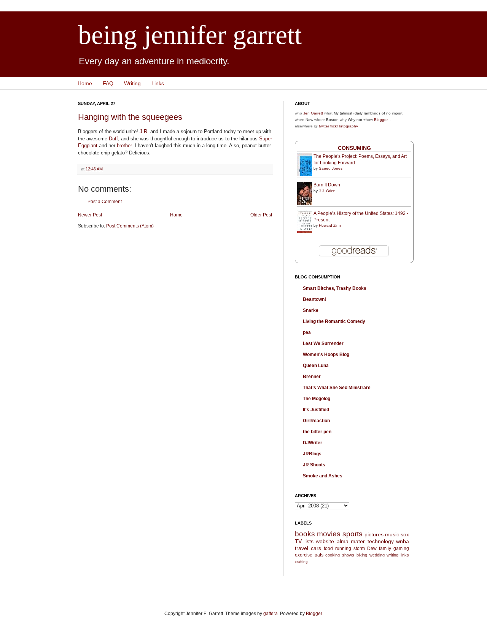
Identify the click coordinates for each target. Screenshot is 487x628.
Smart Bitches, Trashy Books (334, 288)
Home (85, 83)
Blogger (380, 120)
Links (157, 83)
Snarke (310, 310)
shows (348, 555)
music (392, 534)
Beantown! (314, 299)
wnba (402, 541)
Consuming (354, 148)
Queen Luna (316, 365)
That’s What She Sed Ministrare (337, 387)
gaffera (270, 613)
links (405, 555)
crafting (301, 562)
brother (124, 145)
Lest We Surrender (323, 343)
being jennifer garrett (190, 34)
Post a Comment (105, 201)
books (305, 534)
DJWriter (312, 442)
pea (307, 332)
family (385, 548)
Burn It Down (327, 185)
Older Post (261, 215)
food (328, 548)
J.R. (144, 131)
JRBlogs (312, 453)
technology (381, 541)
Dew (372, 548)
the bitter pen (317, 431)
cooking (332, 555)
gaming (401, 548)
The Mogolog (316, 398)
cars (316, 548)
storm (359, 548)
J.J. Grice (327, 191)
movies (329, 534)
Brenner (312, 376)
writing (392, 555)
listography (348, 126)
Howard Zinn (330, 225)
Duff (113, 138)
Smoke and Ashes (322, 476)
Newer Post (90, 215)
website (325, 541)
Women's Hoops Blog (326, 354)
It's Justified (316, 409)
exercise (303, 555)
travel (301, 548)
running (343, 548)
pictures (374, 534)
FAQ (108, 83)
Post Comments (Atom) (130, 226)
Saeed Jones (330, 168)
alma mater (351, 541)
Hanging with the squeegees (130, 117)
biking (361, 555)
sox (405, 534)
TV (298, 541)
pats (319, 555)
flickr (334, 126)
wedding (377, 555)
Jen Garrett (313, 113)
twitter (324, 126)
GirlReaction (316, 420)
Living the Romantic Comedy (334, 321)
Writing (132, 83)
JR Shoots (314, 464)
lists (309, 541)
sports (352, 534)
